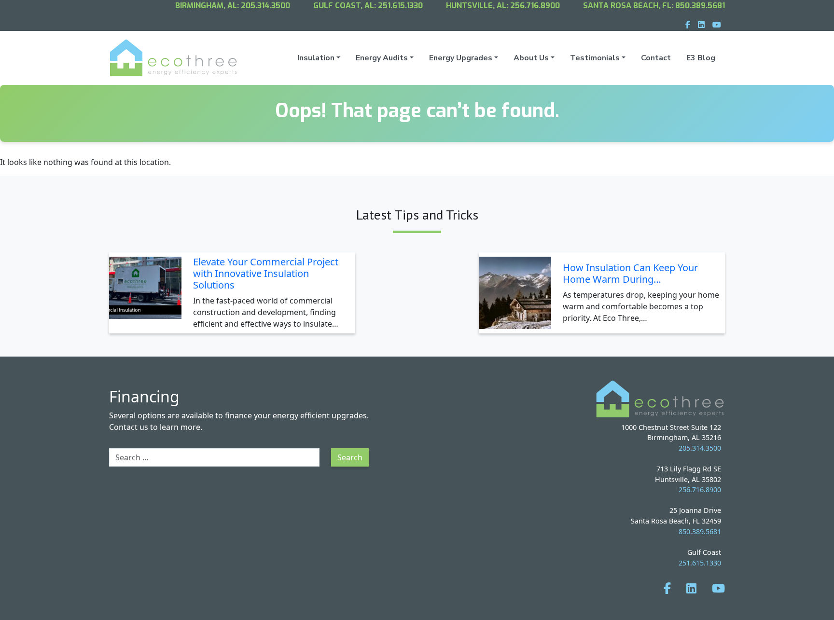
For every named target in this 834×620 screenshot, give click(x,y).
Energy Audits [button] (382, 58)
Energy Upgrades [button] (460, 58)
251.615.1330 (400, 5)
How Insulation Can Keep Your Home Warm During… (630, 273)
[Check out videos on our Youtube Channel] (718, 588)
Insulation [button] (315, 58)
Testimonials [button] (595, 58)
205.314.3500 (265, 5)
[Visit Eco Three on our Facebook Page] (667, 588)
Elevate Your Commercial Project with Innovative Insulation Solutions (265, 273)
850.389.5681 (700, 5)
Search (349, 457)
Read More (327, 325)
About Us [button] (531, 58)
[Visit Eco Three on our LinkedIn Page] (691, 588)
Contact (656, 58)
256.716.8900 (535, 5)
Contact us (128, 427)
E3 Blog (700, 58)
